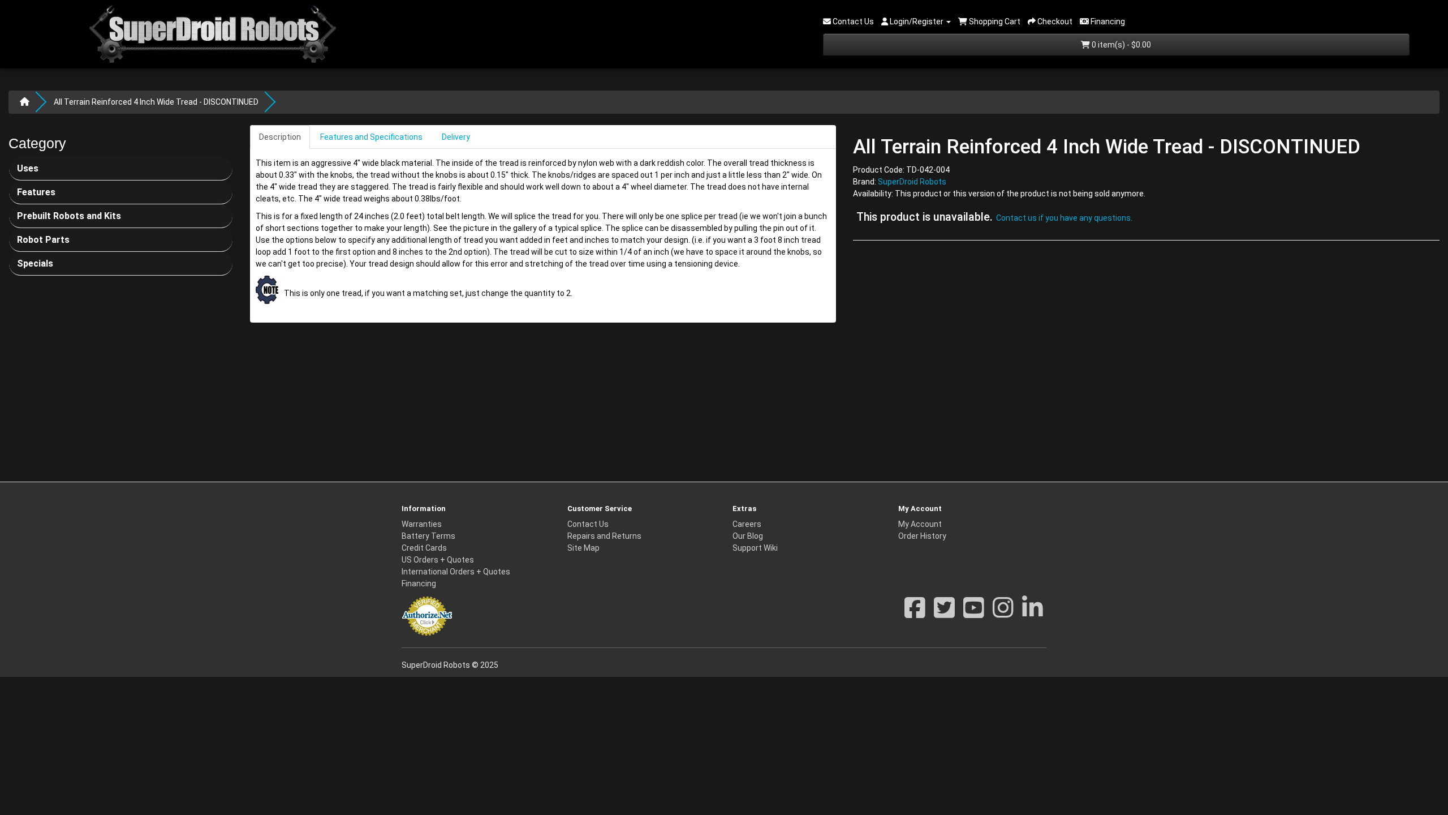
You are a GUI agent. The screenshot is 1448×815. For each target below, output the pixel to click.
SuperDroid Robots (912, 181)
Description (280, 136)
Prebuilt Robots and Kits (69, 216)
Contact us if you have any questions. (1064, 217)
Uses (27, 168)
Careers (746, 524)
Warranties (422, 524)
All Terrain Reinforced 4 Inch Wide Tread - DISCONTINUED (156, 101)
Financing (419, 583)
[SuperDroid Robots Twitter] (944, 613)
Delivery (456, 136)
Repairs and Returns (604, 536)
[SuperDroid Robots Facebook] (915, 613)
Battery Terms (428, 536)
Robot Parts (43, 239)
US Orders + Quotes (438, 559)
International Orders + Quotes (456, 571)
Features (36, 192)
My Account (920, 524)
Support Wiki (755, 547)
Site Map (583, 547)
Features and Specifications (371, 136)
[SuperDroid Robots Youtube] (974, 613)
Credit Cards (424, 547)
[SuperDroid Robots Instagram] (1003, 613)
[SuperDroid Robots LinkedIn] (1032, 613)
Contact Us (588, 524)
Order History (922, 536)
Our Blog (747, 536)
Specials (35, 263)
